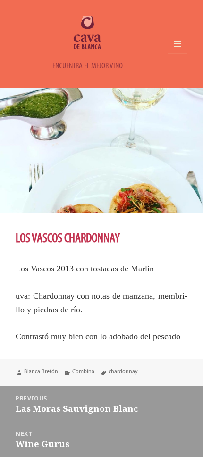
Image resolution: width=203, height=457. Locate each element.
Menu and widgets (177, 53)
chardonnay (123, 371)
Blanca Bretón (41, 371)
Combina (83, 371)
